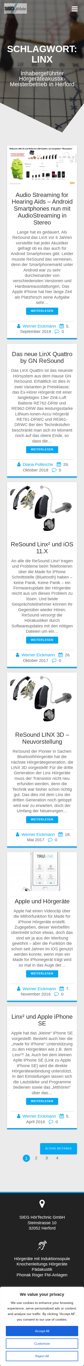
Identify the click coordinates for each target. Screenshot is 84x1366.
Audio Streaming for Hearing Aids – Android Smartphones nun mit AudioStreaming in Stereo (42, 209)
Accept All (42, 1331)
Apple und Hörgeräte (42, 901)
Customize (42, 1343)
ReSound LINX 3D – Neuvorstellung (42, 738)
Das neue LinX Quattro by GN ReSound (42, 357)
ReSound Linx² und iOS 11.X (42, 547)
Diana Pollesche (38, 464)
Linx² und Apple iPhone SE (42, 1020)
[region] (42, 1326)
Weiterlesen (42, 311)
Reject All (42, 1356)
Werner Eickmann (39, 326)
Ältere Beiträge (58, 1148)
